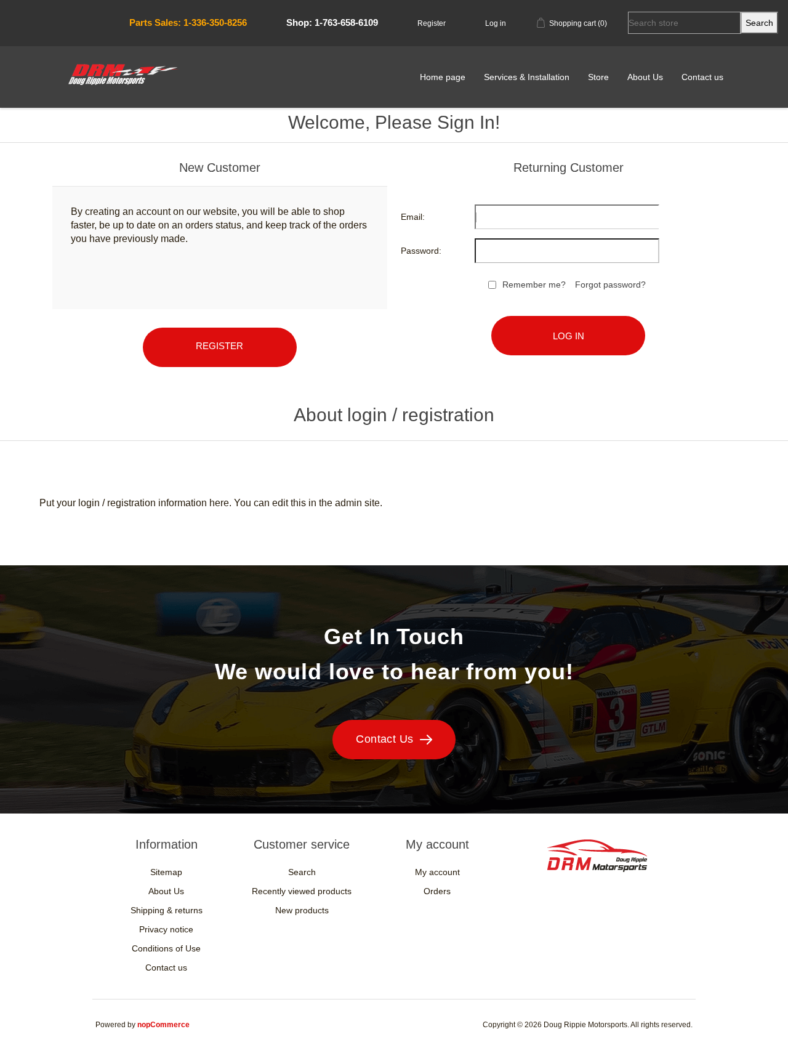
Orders (437, 891)
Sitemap (166, 872)
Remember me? (534, 284)
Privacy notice (166, 929)
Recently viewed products (302, 891)
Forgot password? (610, 284)
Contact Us (385, 739)
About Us (645, 77)
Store (598, 77)
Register (431, 23)
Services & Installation (526, 77)
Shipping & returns (167, 910)
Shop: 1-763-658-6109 (332, 22)
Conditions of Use (166, 948)
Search (302, 872)
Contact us (702, 77)
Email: (413, 217)
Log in (495, 23)
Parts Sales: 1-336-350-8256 (188, 22)
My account (437, 872)
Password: (421, 251)
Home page (442, 77)
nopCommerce (163, 1024)
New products (302, 910)
